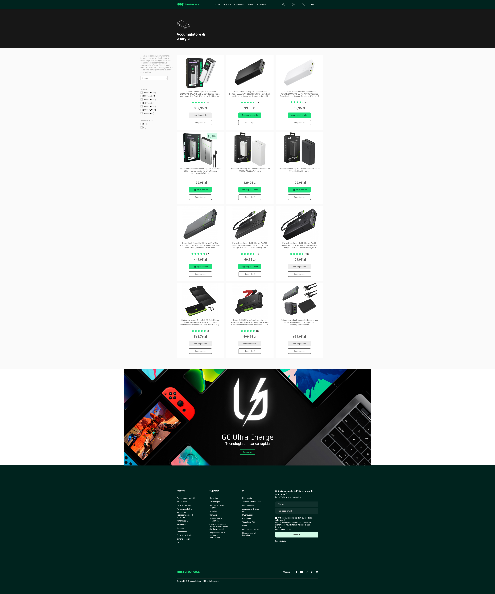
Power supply (182, 521)
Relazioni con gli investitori (249, 534)
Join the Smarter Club (251, 502)
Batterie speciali (183, 539)
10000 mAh (149, 99)
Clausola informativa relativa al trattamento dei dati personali (218, 526)
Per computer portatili (186, 498)
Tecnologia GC (248, 522)
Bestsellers (181, 524)
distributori (246, 518)
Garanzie (213, 515)
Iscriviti (296, 534)
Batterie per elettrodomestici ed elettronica (185, 515)
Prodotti (217, 4)
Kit (178, 542)
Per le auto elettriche (185, 535)
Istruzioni (213, 511)
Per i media (247, 498)
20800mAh (149, 113)
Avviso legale (214, 502)
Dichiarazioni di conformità (215, 519)
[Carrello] (303, 4)
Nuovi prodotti (239, 4)
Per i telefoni (182, 502)
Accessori (181, 528)
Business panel (248, 505)
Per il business (261, 4)
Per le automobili (184, 505)
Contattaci (213, 498)
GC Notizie (227, 4)
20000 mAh (149, 92)
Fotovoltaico (182, 532)
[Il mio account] (293, 4)
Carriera (250, 4)
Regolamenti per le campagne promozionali (217, 535)
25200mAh (149, 103)
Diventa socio (248, 515)
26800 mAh (149, 110)
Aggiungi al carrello (250, 115)
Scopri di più (200, 122)
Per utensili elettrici (184, 509)
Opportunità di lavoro (251, 529)
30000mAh (149, 96)
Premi (244, 526)
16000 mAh (149, 106)
